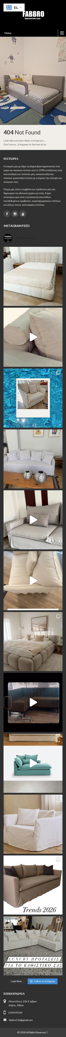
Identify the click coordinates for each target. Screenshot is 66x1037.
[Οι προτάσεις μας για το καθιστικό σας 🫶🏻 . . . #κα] (33, 945)
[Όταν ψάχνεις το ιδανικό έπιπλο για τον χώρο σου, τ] (33, 337)
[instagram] (14, 213)
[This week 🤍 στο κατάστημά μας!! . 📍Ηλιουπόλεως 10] (33, 459)
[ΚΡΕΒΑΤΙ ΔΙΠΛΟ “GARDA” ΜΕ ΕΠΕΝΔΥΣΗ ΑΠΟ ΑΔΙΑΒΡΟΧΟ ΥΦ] (33, 641)
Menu (7, 33)
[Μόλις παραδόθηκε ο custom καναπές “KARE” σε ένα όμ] (33, 519)
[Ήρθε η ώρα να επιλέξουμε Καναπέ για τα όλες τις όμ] (33, 763)
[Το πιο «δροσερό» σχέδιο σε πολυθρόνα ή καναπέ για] (33, 398)
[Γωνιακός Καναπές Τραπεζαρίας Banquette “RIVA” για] (33, 702)
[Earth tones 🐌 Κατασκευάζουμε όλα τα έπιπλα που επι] (33, 824)
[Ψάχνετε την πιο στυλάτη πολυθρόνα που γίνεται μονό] (33, 580)
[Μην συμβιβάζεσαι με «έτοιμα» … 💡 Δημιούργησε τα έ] (33, 885)
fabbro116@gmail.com (21, 1020)
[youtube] (22, 213)
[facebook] (7, 213)
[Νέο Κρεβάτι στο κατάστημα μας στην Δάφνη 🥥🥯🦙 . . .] (33, 276)
